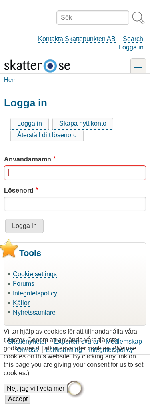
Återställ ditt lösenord (47, 135)
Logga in (131, 47)
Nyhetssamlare (34, 312)
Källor (21, 302)
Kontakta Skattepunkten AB (77, 38)
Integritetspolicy (35, 293)
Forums (23, 283)
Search (133, 38)
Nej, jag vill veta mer (35, 388)
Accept (18, 398)
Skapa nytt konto (82, 123)
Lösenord (19, 190)
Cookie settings (35, 274)
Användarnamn (27, 159)
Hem (10, 79)
